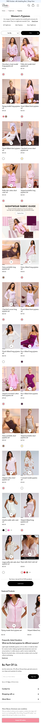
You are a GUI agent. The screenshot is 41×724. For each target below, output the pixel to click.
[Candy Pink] (8, 530)
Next (38, 612)
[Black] (3, 530)
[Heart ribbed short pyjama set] (29, 101)
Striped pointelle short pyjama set (28, 436)
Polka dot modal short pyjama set (28, 65)
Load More (20, 583)
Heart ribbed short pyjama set (30, 107)
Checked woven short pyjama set (28, 149)
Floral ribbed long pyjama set (11, 352)
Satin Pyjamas (19, 25)
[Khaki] (27, 572)
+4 (29, 572)
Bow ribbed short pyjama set (29, 394)
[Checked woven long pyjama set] (11, 304)
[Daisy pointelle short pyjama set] (11, 431)
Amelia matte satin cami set (10, 521)
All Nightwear (7, 25)
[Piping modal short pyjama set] (14, 611)
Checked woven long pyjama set (9, 310)
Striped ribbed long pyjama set (27, 521)
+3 (11, 530)
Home (3, 11)
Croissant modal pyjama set (29, 479)
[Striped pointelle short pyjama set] (29, 431)
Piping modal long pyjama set (11, 107)
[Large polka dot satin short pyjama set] (11, 557)
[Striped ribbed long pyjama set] (29, 515)
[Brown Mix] (6, 116)
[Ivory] (6, 530)
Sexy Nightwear (31, 25)
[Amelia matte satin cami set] (11, 515)
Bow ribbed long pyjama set (29, 352)
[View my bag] (33, 6)
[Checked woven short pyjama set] (29, 143)
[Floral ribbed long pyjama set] (11, 346)
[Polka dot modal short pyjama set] (29, 59)
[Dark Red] (24, 572)
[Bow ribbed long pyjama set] (29, 346)
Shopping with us (8, 694)
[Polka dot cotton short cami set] (11, 185)
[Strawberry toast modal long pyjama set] (11, 59)
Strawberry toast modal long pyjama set (10, 65)
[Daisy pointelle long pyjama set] (11, 262)
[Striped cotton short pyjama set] (11, 473)
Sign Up (33, 676)
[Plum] (22, 361)
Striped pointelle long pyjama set (28, 191)
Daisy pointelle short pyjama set (9, 436)
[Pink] (22, 572)
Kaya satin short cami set (29, 562)
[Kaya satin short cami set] (29, 554)
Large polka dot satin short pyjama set (11, 563)
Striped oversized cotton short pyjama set (10, 394)
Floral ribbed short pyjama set (11, 149)
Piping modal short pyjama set (11, 630)
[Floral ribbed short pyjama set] (11, 143)
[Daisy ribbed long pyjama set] (29, 262)
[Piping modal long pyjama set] (11, 101)
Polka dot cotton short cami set (9, 191)
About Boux (6, 699)
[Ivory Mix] (3, 158)
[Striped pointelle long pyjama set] (29, 185)
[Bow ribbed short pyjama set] (29, 388)
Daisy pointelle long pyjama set (9, 268)
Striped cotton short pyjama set (8, 479)
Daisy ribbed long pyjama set (29, 268)
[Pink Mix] (3, 74)
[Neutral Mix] (22, 158)
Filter (30, 33)
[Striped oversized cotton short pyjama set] (11, 388)
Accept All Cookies (20, 720)
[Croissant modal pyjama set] (29, 473)
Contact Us (6, 689)
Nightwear (11, 11)
